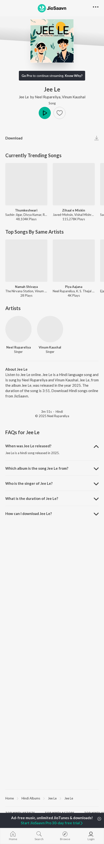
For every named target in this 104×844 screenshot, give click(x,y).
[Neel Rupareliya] (18, 329)
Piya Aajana (73, 287)
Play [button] (45, 113)
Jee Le (24, 97)
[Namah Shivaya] (26, 260)
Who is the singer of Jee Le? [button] (28, 483)
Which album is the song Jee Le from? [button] (36, 468)
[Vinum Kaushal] (50, 329)
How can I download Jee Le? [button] (28, 513)
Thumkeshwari (26, 210)
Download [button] (13, 138)
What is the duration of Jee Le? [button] (31, 498)
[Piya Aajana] (74, 260)
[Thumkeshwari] (26, 184)
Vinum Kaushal (73, 97)
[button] (59, 113)
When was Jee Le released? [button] (28, 446)
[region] (52, 798)
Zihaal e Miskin (73, 210)
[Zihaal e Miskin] (74, 184)
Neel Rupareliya (47, 97)
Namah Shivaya (26, 287)
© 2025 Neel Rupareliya (52, 416)
